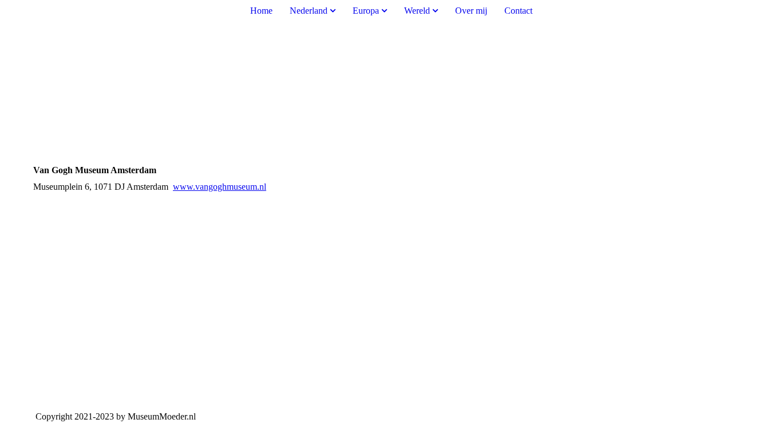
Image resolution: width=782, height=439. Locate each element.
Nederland (308, 10)
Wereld (417, 10)
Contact (518, 10)
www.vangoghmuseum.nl (219, 186)
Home (261, 10)
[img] (391, 70)
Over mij (471, 10)
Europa (367, 10)
